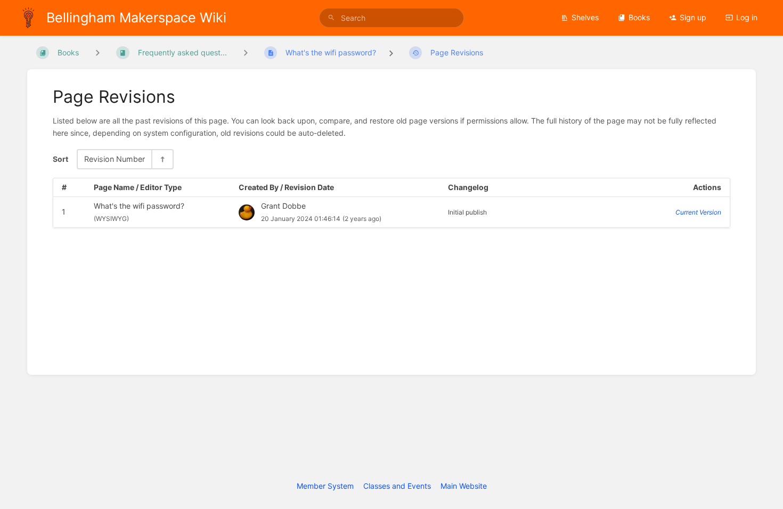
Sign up (693, 17)
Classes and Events (397, 485)
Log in (746, 17)
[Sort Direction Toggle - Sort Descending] (162, 159)
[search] (391, 18)
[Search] (331, 17)
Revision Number (114, 158)
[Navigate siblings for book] (97, 52)
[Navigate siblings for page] (245, 52)
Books (639, 17)
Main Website (464, 485)
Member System (325, 485)
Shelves (585, 17)
